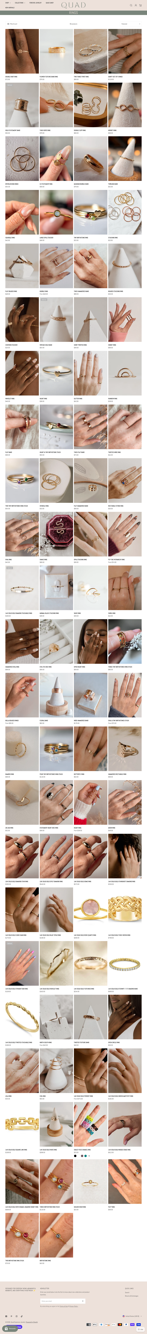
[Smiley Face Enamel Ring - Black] (75, 1156)
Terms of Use (64, 1306)
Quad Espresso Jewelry (18, 1322)
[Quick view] (34, 71)
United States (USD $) (132, 1316)
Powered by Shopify (32, 1322)
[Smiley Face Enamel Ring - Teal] (85, 1156)
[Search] (131, 5)
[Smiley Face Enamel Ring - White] (78, 1156)
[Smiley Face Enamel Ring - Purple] (82, 1156)
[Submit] (82, 1301)
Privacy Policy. (73, 1306)
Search (127, 1292)
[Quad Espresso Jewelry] (73, 5)
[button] (140, 5)
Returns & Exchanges (131, 1296)
